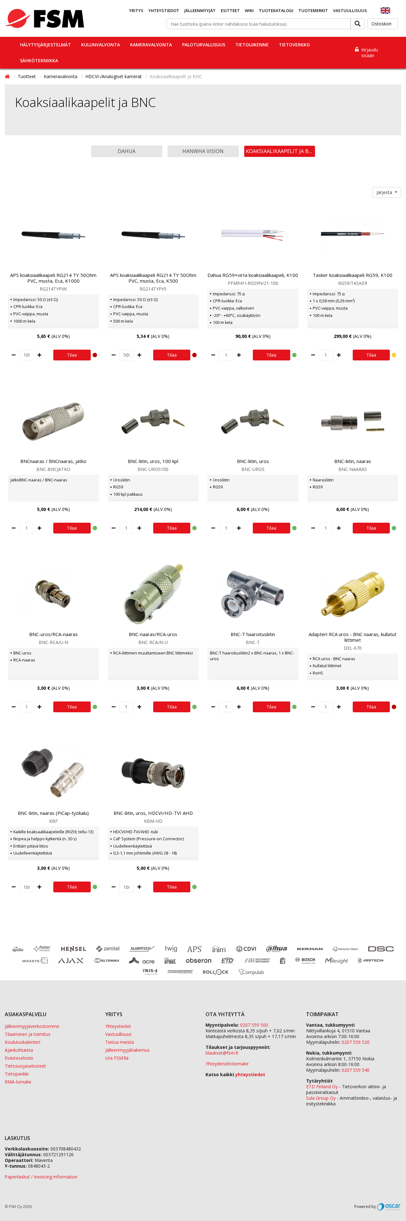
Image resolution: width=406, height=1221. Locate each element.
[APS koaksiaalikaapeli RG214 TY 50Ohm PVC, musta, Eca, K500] (153, 235)
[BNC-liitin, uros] (252, 421)
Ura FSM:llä (116, 1058)
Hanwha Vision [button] (203, 151)
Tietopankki (17, 1074)
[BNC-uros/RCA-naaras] (53, 594)
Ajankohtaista (19, 1050)
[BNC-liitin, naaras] (352, 421)
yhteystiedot (250, 1074)
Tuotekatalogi (276, 10)
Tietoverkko (294, 45)
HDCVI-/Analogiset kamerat (114, 76)
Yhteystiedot (163, 10)
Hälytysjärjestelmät (45, 45)
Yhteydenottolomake (227, 1064)
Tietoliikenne (252, 45)
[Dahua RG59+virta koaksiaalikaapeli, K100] (252, 235)
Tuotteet (27, 76)
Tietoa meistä (119, 1042)
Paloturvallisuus (203, 45)
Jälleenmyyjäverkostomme (32, 1026)
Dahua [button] (126, 151)
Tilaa (72, 355)
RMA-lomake (18, 1082)
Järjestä (385, 192)
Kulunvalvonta (100, 45)
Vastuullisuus (350, 10)
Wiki (249, 10)
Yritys (136, 10)
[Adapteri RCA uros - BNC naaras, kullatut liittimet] (352, 594)
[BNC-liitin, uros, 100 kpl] (153, 421)
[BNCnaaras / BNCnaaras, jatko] (53, 421)
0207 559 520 (356, 1042)
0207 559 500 (254, 1025)
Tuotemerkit (313, 10)
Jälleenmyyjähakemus (127, 1050)
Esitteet (230, 10)
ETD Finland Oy (322, 1086)
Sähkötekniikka (39, 60)
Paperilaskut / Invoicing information (41, 1177)
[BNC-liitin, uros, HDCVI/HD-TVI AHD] (153, 773)
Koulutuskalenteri (22, 1042)
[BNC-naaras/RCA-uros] (153, 594)
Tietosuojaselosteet (25, 1066)
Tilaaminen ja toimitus (27, 1034)
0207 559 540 (356, 1070)
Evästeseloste (19, 1058)
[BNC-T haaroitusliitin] (252, 594)
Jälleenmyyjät (200, 10)
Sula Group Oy (321, 1098)
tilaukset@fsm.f (222, 1053)
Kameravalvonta (151, 45)
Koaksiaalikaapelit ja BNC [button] (280, 151)
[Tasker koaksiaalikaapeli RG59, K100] (352, 235)
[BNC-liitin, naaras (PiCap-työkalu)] (53, 773)
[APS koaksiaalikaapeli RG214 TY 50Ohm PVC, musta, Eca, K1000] (53, 235)
